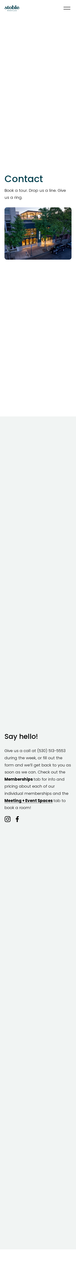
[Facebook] (17, 819)
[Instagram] (7, 819)
